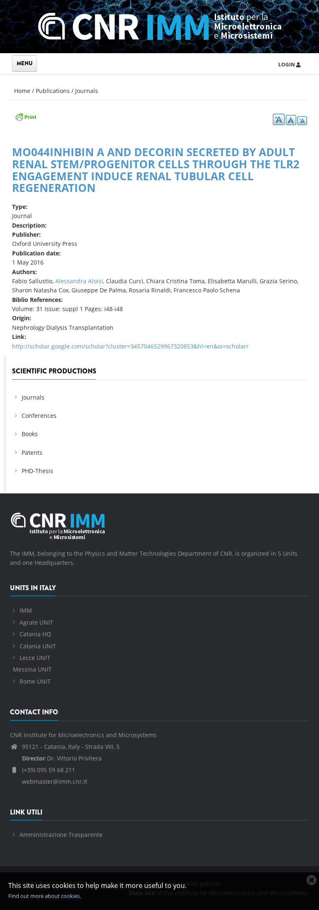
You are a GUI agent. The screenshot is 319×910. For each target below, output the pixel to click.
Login (287, 64)
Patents (32, 452)
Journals (86, 91)
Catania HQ (35, 634)
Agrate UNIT (36, 622)
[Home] (159, 25)
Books (30, 434)
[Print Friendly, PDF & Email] (25, 116)
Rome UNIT (35, 681)
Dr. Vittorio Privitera (62, 758)
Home (22, 91)
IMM (26, 610)
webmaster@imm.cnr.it (53, 781)
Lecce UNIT (35, 658)
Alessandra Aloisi (79, 281)
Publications (53, 91)
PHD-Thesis (37, 471)
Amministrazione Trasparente (61, 835)
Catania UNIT (38, 646)
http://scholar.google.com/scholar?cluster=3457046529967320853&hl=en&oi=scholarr (130, 346)
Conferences (39, 415)
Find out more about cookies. (44, 896)
